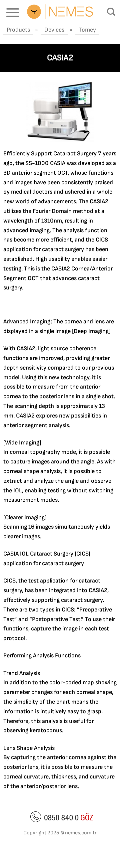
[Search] (111, 12)
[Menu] (12, 12)
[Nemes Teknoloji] (60, 11)
